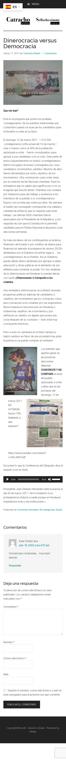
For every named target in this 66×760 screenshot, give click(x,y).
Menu (35, 4)
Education (34, 509)
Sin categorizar (47, 509)
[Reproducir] (7, 479)
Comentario (10, 606)
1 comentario (50, 53)
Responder (15, 565)
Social (59, 509)
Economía (22, 509)
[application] (33, 479)
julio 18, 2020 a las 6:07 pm (34, 545)
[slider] (56, 479)
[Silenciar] (49, 479)
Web (5, 674)
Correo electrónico (14, 658)
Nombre (8, 642)
